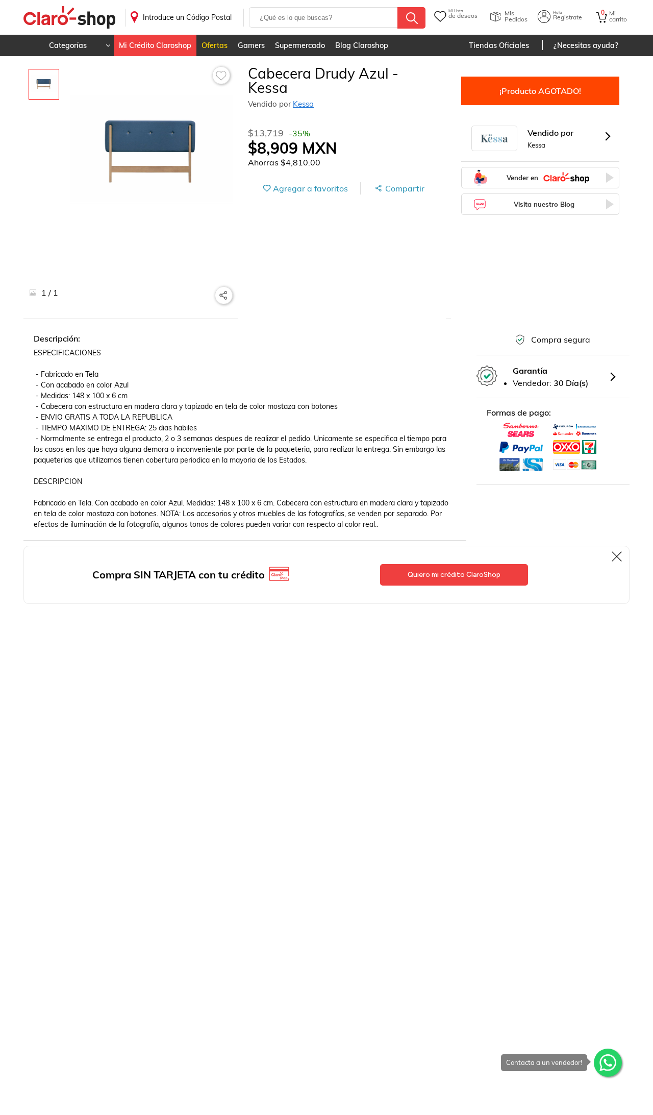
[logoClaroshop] (69, 17)
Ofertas (215, 45)
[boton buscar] (411, 18)
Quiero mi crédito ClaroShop (454, 574)
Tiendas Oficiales (499, 45)
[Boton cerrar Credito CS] (617, 556)
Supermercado (300, 45)
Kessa (303, 104)
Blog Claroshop (361, 45)
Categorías (68, 45)
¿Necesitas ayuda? (586, 45)
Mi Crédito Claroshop (155, 45)
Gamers (251, 45)
